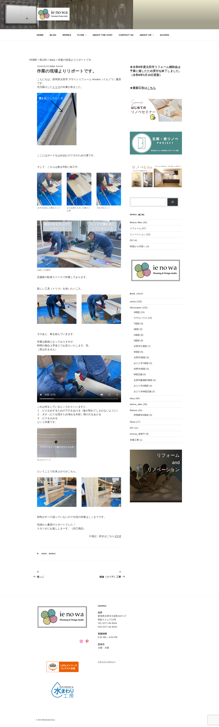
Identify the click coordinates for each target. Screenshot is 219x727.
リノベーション (138, 234)
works (52, 554)
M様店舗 (138, 374)
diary (44, 554)
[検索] (172, 202)
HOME (40, 35)
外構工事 (134, 440)
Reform (133, 410)
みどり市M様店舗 (142, 391)
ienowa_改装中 (137, 434)
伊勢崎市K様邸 (141, 415)
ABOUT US (145, 35)
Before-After (136, 222)
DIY (132, 240)
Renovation (135, 307)
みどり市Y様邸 (141, 363)
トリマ (56, 87)
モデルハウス (140, 318)
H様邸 (137, 312)
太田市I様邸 (140, 357)
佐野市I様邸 (140, 368)
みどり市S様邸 (141, 385)
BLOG (53, 35)
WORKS (67, 35)
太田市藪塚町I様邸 (143, 380)
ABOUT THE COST (103, 35)
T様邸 (137, 323)
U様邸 (137, 335)
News (132, 422)
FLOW (80, 35)
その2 (117, 536)
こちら (151, 87)
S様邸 (137, 340)
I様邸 (136, 329)
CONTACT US (126, 35)
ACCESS (164, 35)
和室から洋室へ (138, 246)
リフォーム (135, 228)
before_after (136, 404)
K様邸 (137, 352)
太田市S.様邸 (140, 346)
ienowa (59, 66)
